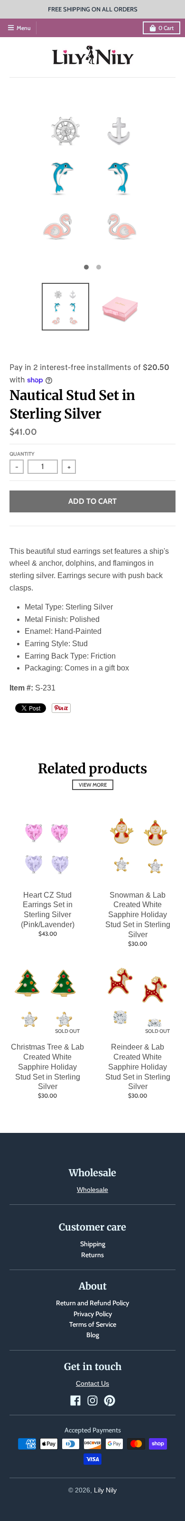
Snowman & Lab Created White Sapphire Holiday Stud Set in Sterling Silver (137, 915)
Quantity (22, 453)
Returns (92, 1255)
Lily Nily (105, 1490)
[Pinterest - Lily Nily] (109, 1400)
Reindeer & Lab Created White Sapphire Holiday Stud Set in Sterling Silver (137, 1067)
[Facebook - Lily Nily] (75, 1400)
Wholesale (92, 1189)
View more (93, 784)
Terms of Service (92, 1324)
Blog (92, 1335)
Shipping (92, 1244)
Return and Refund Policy (92, 1303)
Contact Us (92, 1383)
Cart (166, 27)
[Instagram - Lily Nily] (92, 1400)
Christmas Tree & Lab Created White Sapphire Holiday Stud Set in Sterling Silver (47, 1067)
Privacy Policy (93, 1314)
